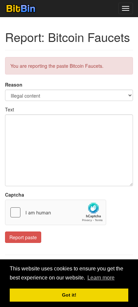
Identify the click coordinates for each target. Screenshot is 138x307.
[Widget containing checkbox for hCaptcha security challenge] (55, 212)
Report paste (23, 237)
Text (9, 109)
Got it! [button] (69, 295)
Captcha (14, 194)
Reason (13, 84)
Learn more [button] (101, 277)
